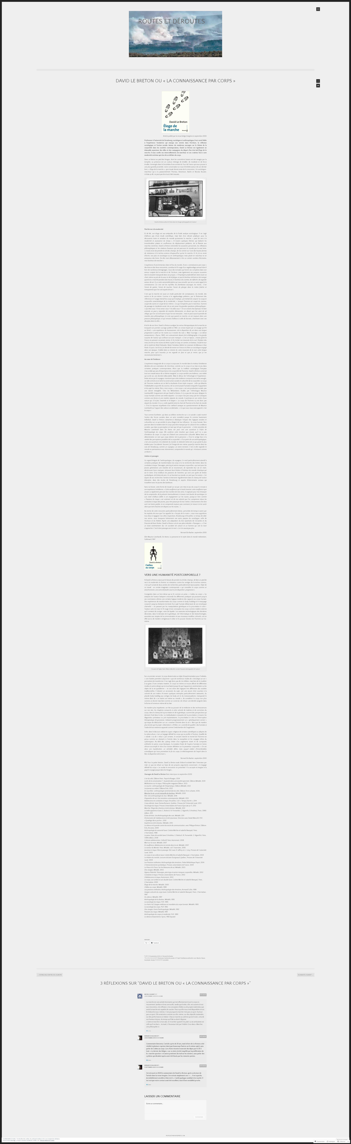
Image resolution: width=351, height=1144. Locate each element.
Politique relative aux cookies (47, 1140)
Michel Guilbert (149, 994)
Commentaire (199, 1117)
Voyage (153, 960)
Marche (199, 958)
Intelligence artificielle (187, 958)
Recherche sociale (169, 958)
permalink (165, 960)
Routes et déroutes (171, 21)
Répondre (203, 995)
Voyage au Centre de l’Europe (49, 975)
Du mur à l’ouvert (306, 975)
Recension (161, 958)
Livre (195, 958)
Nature (203, 958)
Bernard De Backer (168, 956)
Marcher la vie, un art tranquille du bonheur (159, 793)
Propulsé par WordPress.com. (175, 1135)
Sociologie (147, 960)
